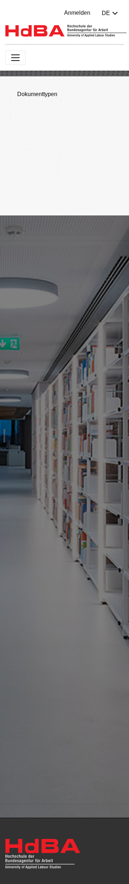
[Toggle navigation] (15, 58)
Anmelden (77, 13)
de (106, 13)
